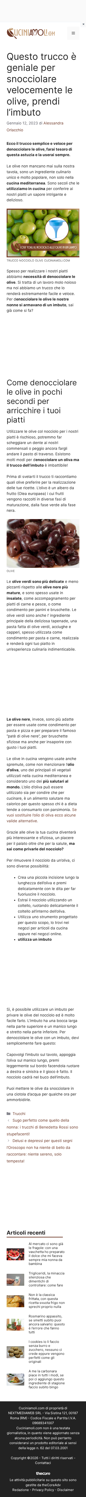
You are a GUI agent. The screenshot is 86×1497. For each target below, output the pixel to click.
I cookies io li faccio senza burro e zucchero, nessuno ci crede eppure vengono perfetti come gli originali (46, 1352)
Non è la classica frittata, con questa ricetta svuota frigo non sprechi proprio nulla (47, 1301)
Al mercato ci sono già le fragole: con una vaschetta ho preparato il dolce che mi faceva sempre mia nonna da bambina (47, 1254)
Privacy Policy (43, 1490)
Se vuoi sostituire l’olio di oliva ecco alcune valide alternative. (42, 815)
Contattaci (43, 1463)
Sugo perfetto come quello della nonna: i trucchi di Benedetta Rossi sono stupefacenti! (42, 1127)
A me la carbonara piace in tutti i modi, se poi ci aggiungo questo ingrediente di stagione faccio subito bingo (47, 1379)
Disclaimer (65, 1490)
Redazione (20, 1490)
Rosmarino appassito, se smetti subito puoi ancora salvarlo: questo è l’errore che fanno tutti (47, 1324)
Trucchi (19, 1113)
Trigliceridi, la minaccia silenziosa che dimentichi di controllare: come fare (46, 1279)
